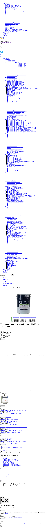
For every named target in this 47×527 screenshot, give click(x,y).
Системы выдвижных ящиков (13, 105)
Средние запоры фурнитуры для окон (14, 246)
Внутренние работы (11, 262)
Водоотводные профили (10, 7)
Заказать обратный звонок (5, 42)
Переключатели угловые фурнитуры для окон (16, 240)
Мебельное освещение (11, 117)
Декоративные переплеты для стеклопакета (15, 201)
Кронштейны (10, 260)
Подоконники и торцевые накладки (14, 187)
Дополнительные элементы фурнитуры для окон (16, 232)
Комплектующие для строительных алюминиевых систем (16, 30)
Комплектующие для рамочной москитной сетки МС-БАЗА (19, 122)
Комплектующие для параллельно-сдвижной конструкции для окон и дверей (22, 131)
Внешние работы (10, 263)
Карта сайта (5, 476)
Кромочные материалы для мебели (14, 89)
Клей (6, 12)
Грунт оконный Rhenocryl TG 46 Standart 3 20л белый (10, 432)
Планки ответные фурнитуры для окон (15, 242)
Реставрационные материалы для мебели (15, 103)
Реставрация (9, 267)
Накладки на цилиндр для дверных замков (15, 222)
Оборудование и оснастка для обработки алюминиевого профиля (20, 175)
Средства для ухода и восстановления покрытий (16, 165)
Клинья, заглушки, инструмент (13, 169)
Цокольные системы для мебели (13, 113)
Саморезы (9, 148)
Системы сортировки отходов (13, 110)
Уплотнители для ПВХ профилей (13, 216)
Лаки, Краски (7, 14)
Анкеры (8, 141)
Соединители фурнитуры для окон (14, 245)
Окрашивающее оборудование (13, 162)
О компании (5, 33)
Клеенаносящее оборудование (13, 174)
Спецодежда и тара (11, 164)
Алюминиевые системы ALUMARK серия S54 (16, 66)
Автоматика (7, 4)
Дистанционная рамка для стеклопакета (15, 202)
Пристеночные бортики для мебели (14, 100)
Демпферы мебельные (11, 116)
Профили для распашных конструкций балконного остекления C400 (20, 196)
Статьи (4, 477)
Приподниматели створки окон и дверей (15, 147)
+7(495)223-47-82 (3, 48)
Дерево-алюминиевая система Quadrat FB (15, 84)
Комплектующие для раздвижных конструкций (14, 11)
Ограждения (9, 210)
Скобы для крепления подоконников (14, 149)
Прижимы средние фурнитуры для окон (15, 243)
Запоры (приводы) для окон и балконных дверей (16, 235)
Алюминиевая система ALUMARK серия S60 (16, 70)
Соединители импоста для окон (13, 150)
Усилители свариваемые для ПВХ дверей (15, 151)
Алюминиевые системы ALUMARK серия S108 (16, 69)
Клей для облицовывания (12, 137)
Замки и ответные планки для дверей (14, 220)
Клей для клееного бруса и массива (14, 135)
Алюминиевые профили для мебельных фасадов (16, 87)
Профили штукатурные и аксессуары (14, 180)
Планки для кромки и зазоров (13, 209)
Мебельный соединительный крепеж (14, 92)
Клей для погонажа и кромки (13, 136)
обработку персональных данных (15, 509)
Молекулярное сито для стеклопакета (14, 204)
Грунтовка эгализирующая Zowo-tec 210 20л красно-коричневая (13, 443)
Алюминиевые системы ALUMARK (12, 5)
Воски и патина (10, 264)
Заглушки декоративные (12, 145)
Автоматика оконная (11, 61)
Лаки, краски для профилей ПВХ (13, 160)
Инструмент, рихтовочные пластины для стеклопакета (18, 203)
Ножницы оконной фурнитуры (13, 239)
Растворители (10, 163)
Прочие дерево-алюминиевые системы (15, 85)
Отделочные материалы (9, 17)
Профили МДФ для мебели (12, 101)
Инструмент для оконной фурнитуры (14, 236)
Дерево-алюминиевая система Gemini (14, 83)
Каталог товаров (6, 3)
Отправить (3, 510)
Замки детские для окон (12, 234)
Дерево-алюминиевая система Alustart (14, 81)
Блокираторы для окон (11, 231)
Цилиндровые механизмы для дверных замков (16, 226)
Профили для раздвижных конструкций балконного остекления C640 (21, 195)
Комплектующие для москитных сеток (12, 10)
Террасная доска (8, 25)
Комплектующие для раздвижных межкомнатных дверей (18, 129)
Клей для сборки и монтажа (12, 139)
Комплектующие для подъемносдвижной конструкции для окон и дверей (21, 128)
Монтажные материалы (9, 15)
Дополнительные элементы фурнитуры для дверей (17, 228)
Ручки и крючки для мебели (12, 104)
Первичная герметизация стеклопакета (15, 205)
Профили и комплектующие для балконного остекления (16, 22)
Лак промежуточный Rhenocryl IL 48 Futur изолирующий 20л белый (13, 427)
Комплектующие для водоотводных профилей (16, 79)
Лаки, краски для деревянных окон (14, 158)
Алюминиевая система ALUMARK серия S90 (16, 71)
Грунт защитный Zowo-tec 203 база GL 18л (8, 421)
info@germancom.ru (4, 450)
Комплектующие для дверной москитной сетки (16, 120)
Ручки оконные (10, 244)
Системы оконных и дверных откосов (14, 183)
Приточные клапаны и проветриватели (12, 190)
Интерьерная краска (11, 166)
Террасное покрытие (11, 207)
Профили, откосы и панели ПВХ (13, 182)
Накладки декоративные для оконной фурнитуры (17, 238)
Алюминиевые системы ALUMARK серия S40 (16, 63)
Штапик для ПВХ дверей (12, 256)
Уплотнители (7, 26)
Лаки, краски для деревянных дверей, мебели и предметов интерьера (20, 161)
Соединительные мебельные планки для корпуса (16, 111)
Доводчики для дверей (11, 219)
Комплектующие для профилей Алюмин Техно (16, 75)
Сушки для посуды (11, 114)
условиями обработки (22, 523)
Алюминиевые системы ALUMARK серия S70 (16, 67)
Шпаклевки (9, 266)
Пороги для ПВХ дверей (12, 153)
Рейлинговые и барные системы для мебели (16, 102)
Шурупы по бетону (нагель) (12, 152)
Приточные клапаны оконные (13, 191)
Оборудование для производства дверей (15, 223)
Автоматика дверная (11, 60)
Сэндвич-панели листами (12, 185)
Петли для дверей (10, 224)
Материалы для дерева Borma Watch (12, 31)
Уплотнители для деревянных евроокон (15, 212)
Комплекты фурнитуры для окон (13, 237)
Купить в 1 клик (3, 340)
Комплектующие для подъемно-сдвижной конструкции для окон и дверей (21, 132)
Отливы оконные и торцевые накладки (15, 188)
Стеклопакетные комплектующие (11, 24)
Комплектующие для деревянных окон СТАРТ (16, 198)
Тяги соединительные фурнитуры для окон (15, 247)
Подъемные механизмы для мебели (14, 98)
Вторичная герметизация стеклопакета (15, 200)
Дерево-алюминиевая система (11, 8)
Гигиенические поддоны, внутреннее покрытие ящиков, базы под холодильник (23, 88)
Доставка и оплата (6, 32)
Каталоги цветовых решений (13, 156)
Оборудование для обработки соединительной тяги (17, 176)
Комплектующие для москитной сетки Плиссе (16, 121)
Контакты (5, 35)
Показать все (5, 466)
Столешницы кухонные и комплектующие (15, 112)
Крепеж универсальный (12, 146)
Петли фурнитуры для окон (12, 241)
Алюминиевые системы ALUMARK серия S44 (16, 64)
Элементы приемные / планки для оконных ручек (17, 251)
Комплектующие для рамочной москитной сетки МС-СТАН (19, 123)
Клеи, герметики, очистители (13, 168)
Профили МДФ (10, 118)
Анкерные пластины (11, 142)
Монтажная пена (10, 171)
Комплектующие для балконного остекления (16, 194)
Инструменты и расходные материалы (14, 173)
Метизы (8, 259)
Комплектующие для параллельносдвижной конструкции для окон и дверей (22, 127)
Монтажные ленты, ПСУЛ (12, 170)
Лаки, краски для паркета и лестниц (14, 157)
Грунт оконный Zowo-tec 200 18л (6, 438)
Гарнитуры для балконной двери (13, 233)
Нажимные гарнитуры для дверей (14, 221)
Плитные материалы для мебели (13, 97)
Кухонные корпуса (11, 90)
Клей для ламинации (11, 138)
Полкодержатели (10, 99)
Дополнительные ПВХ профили (13, 257)
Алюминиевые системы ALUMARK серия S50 (16, 65)
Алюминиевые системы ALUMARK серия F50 (16, 68)
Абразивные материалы (12, 155)
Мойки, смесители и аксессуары (13, 93)
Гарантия (4, 34)
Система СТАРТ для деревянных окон (12, 23)
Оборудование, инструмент (10, 16)
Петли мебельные (10, 96)
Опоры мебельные (11, 95)
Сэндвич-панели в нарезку (12, 184)
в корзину (2, 339)
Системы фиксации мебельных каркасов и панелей (17, 115)
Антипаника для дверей (12, 218)
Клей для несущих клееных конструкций (15, 134)
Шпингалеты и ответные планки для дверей (16, 227)
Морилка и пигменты (11, 265)
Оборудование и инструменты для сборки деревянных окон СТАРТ (20, 177)
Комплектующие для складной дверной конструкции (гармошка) (20, 130)
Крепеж (6, 13)
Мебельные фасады (11, 91)
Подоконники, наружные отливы (11, 19)
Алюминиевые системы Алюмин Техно (13, 6)
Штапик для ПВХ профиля (12, 252)
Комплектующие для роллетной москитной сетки (17, 125)
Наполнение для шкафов (12, 94)
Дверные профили (11, 255)
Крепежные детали (11, 208)
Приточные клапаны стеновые (13, 192)
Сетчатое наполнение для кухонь (13, 106)
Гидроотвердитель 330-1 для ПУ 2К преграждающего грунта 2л (12, 404)
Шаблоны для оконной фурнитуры (14, 248)
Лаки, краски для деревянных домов (14, 159)
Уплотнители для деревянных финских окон (16, 213)
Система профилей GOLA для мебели (14, 107)
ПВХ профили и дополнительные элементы (13, 29)
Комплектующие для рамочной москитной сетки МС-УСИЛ (19, 124)
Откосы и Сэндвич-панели (10, 18)
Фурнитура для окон (9, 28)
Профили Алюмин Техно (12, 76)
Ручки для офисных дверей (12, 225)
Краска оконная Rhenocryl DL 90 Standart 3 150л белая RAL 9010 (13, 410)
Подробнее (6, 513)
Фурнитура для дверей (9, 27)
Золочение (9, 268)
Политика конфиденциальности (9, 474)
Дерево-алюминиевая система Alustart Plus (15, 82)
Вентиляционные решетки (12, 189)
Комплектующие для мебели (10, 9)
